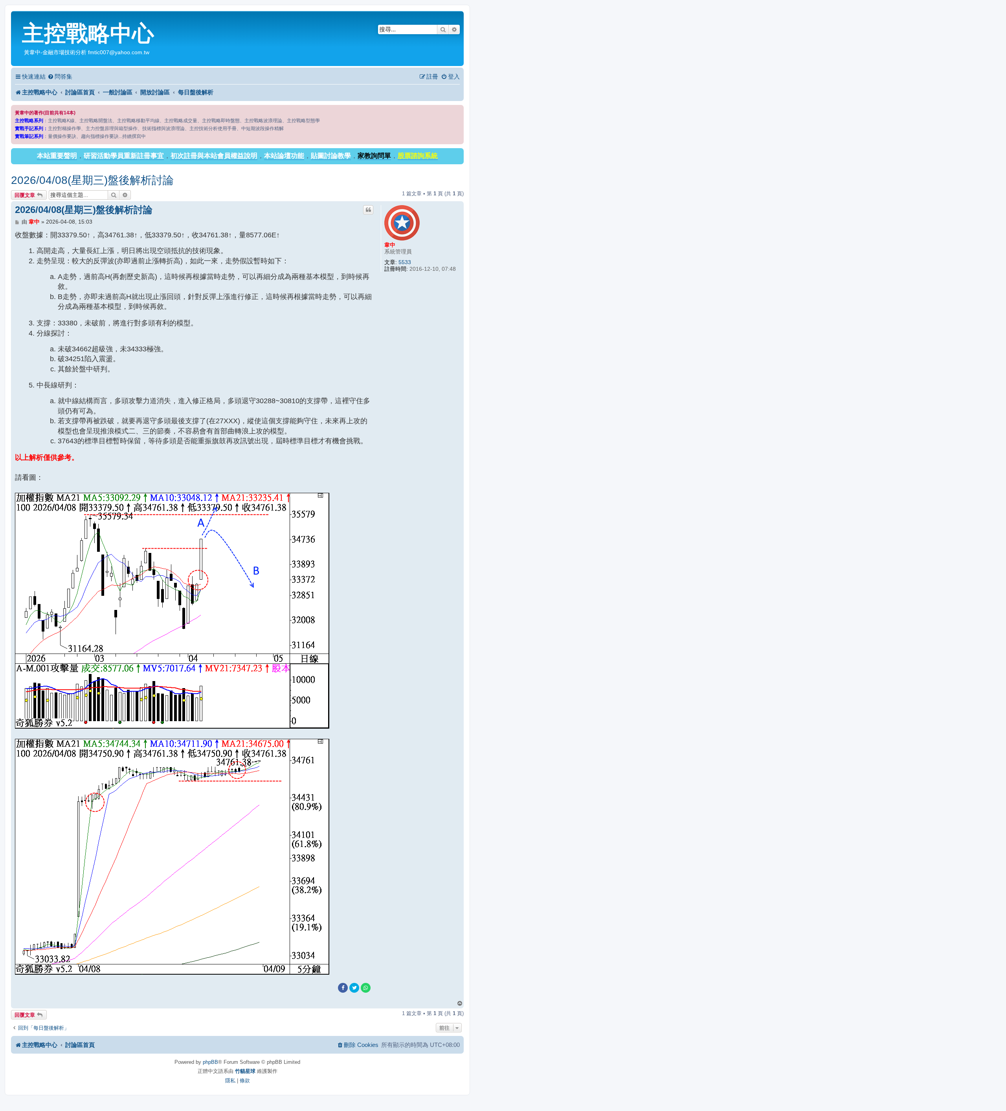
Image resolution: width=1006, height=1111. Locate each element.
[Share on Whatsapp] (366, 988)
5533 (404, 262)
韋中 (389, 245)
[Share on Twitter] (354, 988)
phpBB (210, 1062)
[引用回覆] (368, 210)
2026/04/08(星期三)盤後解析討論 (92, 180)
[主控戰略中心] (17, 18)
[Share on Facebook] (343, 988)
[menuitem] (60, 76)
